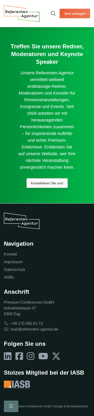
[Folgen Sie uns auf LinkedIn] (8, 356)
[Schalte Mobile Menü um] (11, 406)
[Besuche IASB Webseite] (17, 384)
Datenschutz (14, 270)
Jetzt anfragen (75, 13)
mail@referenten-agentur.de (34, 329)
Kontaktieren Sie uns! (47, 183)
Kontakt (10, 254)
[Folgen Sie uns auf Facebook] (19, 356)
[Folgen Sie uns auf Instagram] (30, 356)
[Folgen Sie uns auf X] (56, 356)
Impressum (13, 262)
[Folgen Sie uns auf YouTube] (43, 356)
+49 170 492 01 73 (27, 323)
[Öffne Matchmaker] (53, 13)
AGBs (9, 277)
